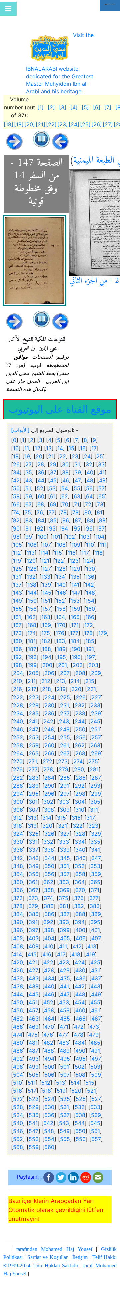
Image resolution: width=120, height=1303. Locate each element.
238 (80, 710)
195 (61, 653)
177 (74, 629)
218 (46, 685)
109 (75, 541)
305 (95, 798)
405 (65, 934)
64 (89, 493)
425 (95, 959)
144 (32, 589)
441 (64, 983)
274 (78, 758)
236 (49, 710)
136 (89, 573)
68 (40, 501)
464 (49, 1015)
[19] (19, 120)
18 (16, 453)
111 (103, 541)
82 (16, 517)
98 (16, 533)
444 (18, 991)
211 (32, 677)
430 (80, 967)
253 (34, 734)
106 (32, 541)
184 (75, 637)
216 (17, 685)
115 (58, 549)
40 (90, 469)
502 (80, 1063)
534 (18, 1111)
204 (18, 669)
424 (80, 959)
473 (94, 1023)
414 (17, 951)
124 (88, 557)
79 (75, 509)
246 (18, 726)
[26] (96, 120)
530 (49, 1103)
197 (90, 653)
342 (18, 854)
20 (39, 453)
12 (37, 444)
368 (49, 886)
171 (75, 621)
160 (90, 605)
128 (61, 565)
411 (63, 943)
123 (74, 557)
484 (80, 1039)
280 (79, 766)
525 (65, 1095)
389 (96, 910)
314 (46, 814)
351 (64, 862)
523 (34, 1095)
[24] (74, 120)
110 (90, 541)
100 (42, 533)
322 (78, 822)
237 (65, 710)
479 (94, 1031)
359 (96, 870)
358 (80, 870)
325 (34, 830)
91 (28, 525)
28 (40, 461)
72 (88, 501)
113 (31, 549)
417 (61, 951)
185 (89, 637)
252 (18, 734)
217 (32, 685)
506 (49, 1071)
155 (17, 605)
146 (61, 589)
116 (72, 549)
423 (64, 959)
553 (34, 1135)
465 (65, 1015)
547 (33, 1127)
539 (96, 1111)
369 (65, 886)
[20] (29, 120)
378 (18, 902)
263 (95, 742)
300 (18, 798)
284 (49, 774)
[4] (74, 104)
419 (90, 951)
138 (31, 581)
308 (49, 806)
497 (96, 1055)
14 (60, 444)
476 (48, 1031)
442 (80, 983)
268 (80, 750)
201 (62, 661)
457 (33, 1007)
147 (76, 589)
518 (46, 1087)
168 (31, 621)
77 (52, 509)
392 (48, 918)
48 (90, 477)
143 (17, 589)
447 (65, 991)
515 (89, 1079)
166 (89, 613)
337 (33, 846)
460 (80, 1007)
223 (34, 693)
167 (17, 621)
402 (18, 934)
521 (91, 1087)
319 (32, 822)
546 (18, 1127)
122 (59, 557)
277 (33, 766)
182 (45, 637)
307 (33, 806)
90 (16, 525)
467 (96, 1015)
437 (96, 975)
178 (88, 629)
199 (32, 661)
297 (65, 790)
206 (49, 669)
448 (80, 991)
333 (64, 838)
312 (17, 814)
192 (17, 653)
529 (34, 1103)
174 (31, 629)
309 (65, 806)
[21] (40, 120)
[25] (85, 120)
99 (28, 533)
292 (80, 782)
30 (65, 461)
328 (80, 830)
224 (49, 693)
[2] (51, 104)
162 (31, 613)
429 (65, 967)
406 (81, 934)
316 (76, 814)
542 (48, 1119)
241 (33, 718)
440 (49, 983)
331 (33, 838)
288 (18, 782)
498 (18, 1063)
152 (60, 597)
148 (90, 589)
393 (64, 918)
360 (18, 878)
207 (65, 669)
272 (47, 758)
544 (80, 1119)
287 (96, 774)
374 (48, 894)
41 (102, 469)
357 (65, 870)
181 (32, 637)
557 (96, 1135)
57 (101, 485)
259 (34, 742)
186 (17, 645)
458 (49, 1007)
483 (64, 1039)
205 (34, 669)
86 (65, 517)
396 (18, 926)
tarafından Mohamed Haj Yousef (54, 1246)
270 (18, 758)
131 (17, 573)
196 (76, 653)
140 (61, 581)
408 (18, 943)
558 (18, 1143)
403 (34, 934)
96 (89, 525)
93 (52, 525)
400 (80, 926)
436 (81, 975)
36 (41, 469)
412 (77, 943)
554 (49, 1135)
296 (49, 790)
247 (33, 726)
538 (80, 1111)
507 (65, 1071)
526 (81, 1095)
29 (53, 461)
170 (61, 621)
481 (33, 1039)
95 (77, 525)
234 (18, 710)
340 (80, 846)
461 (95, 1007)
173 (17, 629)
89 (102, 517)
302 (48, 798)
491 (95, 1047)
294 (18, 790)
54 (64, 485)
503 (95, 1063)
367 (33, 886)
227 (96, 693)
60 (41, 493)
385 (34, 910)
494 (49, 1055)
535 (34, 1111)
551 (95, 1127)
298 (80, 790)
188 (46, 645)
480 (18, 1039)
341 (95, 846)
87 (78, 517)
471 (64, 1023)
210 (17, 677)
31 (77, 461)
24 (87, 453)
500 (49, 1063)
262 (80, 742)
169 (46, 621)
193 (32, 653)
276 (18, 766)
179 (102, 629)
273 (63, 758)
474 (17, 1031)
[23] (62, 120)
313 (32, 814)
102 (70, 533)
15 (71, 444)
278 (48, 766)
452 (48, 999)
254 (49, 734)
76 (40, 509)
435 (65, 975)
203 (93, 661)
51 (28, 485)
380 (49, 902)
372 (18, 894)
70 (65, 501)
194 (46, 653)
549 (65, 1127)
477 (63, 1031)
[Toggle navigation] (8, 9)
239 (96, 710)
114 (44, 549)
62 (64, 493)
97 (101, 525)
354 (18, 870)
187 (32, 645)
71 (76, 501)
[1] (40, 104)
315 (61, 814)
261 (64, 742)
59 (28, 493)
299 (96, 790)
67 (28, 501)
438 (18, 983)
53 (52, 485)
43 (28, 477)
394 (80, 918)
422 (48, 959)
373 (33, 894)
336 (18, 846)
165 (75, 613)
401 (95, 926)
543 (64, 1119)
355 (34, 870)
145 (46, 589)
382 (79, 902)
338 (49, 846)
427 (33, 967)
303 (64, 798)
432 (18, 975)
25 (99, 453)
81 (99, 509)
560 (49, 1143)
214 (75, 677)
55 (77, 485)
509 (96, 1071)
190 (75, 645)
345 (65, 854)
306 (18, 806)
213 (60, 677)
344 (49, 854)
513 (60, 1079)
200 (47, 661)
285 (65, 774)
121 (45, 557)
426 (18, 967)
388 (80, 910)
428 (49, 967)
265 (34, 750)
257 (96, 734)
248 (49, 726)
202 (78, 661)
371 (95, 886)
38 (65, 469)
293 (95, 782)
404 (49, 934)
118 (99, 549)
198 (17, 661)
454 (80, 999)
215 (89, 677)
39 (77, 469)
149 (17, 597)
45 (53, 477)
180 (17, 637)
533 (95, 1103)
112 (17, 549)
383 (95, 902)
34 (16, 469)
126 (32, 565)
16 (83, 444)
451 (33, 999)
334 (80, 838)
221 (91, 685)
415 (32, 951)
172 (88, 621)
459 (65, 1007)
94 (64, 525)
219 (61, 685)
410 (48, 943)
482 (48, 1039)
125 (17, 565)
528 (18, 1103)
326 (49, 830)
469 (34, 1023)
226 (81, 693)
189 (61, 645)
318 (17, 822)
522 (18, 1095)
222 (18, 693)
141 (75, 581)
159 (75, 605)
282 (18, 774)
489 (65, 1047)
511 (32, 1079)
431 (95, 967)
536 (49, 1111)
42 (16, 477)
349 (34, 862)
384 (18, 910)
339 (65, 846)
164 (60, 613)
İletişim (80, 1254)
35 (28, 469)
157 (46, 605)
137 (17, 581)
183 (60, 637)
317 (90, 814)
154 (89, 597)
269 (96, 750)
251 (95, 726)
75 (28, 509)
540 (18, 1119)
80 (87, 509)
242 (48, 718)
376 (79, 894)
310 (79, 806)
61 (53, 493)
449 (96, 991)
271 (32, 758)
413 (91, 943)
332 (48, 838)
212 (45, 677)
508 (80, 1071)
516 (17, 1087)
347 (96, 854)
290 (49, 782)
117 (85, 549)
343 (34, 854)
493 (34, 1055)
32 (89, 461)
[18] (8, 120)
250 (80, 726)
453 (64, 999)
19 (27, 453)
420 (18, 959)
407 (96, 934)
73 (100, 501)
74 (16, 509)
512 (45, 1079)
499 (34, 1063)
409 (34, 943)
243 (64, 718)
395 (95, 918)
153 (75, 597)
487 (33, 1047)
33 (101, 461)
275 (93, 758)
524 (49, 1095)
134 (60, 573)
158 (61, 605)
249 (65, 726)
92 (40, 525)
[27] (108, 120)
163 (45, 613)
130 (90, 565)
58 (16, 493)
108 (61, 541)
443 (95, 983)
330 (18, 838)
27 (28, 461)
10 (16, 444)
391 (33, 918)
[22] (51, 120)
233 (95, 702)
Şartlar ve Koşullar (47, 1254)
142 (89, 581)
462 (18, 1015)
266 (49, 750)
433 (34, 975)
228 (18, 702)
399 (65, 926)
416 (46, 951)
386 (49, 910)
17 (94, 444)
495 (65, 1055)
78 (63, 509)
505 (34, 1071)
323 (93, 822)
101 (56, 533)
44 (41, 477)
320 (47, 822)
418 (75, 951)
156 (32, 605)
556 (81, 1135)
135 (75, 573)
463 (34, 1015)
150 (32, 597)
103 (85, 533)
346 (81, 854)
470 (49, 1023)
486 (18, 1047)
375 (63, 894)
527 (96, 1095)
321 (62, 822)
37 (53, 469)
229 (34, 702)
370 (80, 886)
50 (16, 485)
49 (102, 477)
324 (18, 830)
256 (81, 734)
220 (76, 685)
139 (46, 581)
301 (33, 798)
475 (33, 1031)
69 (53, 501)
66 (16, 501)
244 (80, 718)
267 (65, 750)
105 (17, 541)
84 (41, 517)
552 (18, 1135)
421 (33, 959)
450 (18, 999)
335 (95, 838)
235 (34, 710)
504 (18, 1071)
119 (17, 557)
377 (94, 894)
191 (90, 645)
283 (34, 774)
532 (80, 1103)
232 (80, 702)
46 (65, 477)
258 (18, 742)
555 (65, 1135)
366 (18, 886)
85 (53, 517)
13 (49, 444)
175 (45, 629)
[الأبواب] (20, 426)
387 (65, 910)
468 (18, 1023)
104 (99, 533)
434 (49, 975)
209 (96, 669)
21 (51, 453)
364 (80, 878)
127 (46, 565)
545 (95, 1119)
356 (49, 870)
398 (49, 926)
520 (76, 1087)
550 (80, 1127)
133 (45, 573)
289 (34, 782)
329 (96, 830)
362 (48, 878)
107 (46, 541)
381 (63, 902)
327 (65, 830)
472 (79, 1023)
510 (17, 1079)
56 (89, 485)
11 (26, 444)
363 (64, 878)
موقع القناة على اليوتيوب (60, 405)
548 (49, 1127)
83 (28, 517)
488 (49, 1047)
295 (34, 790)
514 (75, 1079)
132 (31, 573)
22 (62, 453)
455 (95, 999)
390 (18, 918)
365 (95, 878)
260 (49, 742)
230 (49, 702)
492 (18, 1055)
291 (64, 782)
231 (64, 702)
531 (64, 1103)
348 (18, 862)
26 (16, 461)
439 (34, 983)
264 (18, 750)
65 (101, 493)
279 (63, 766)
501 (64, 1063)
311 (94, 806)
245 (95, 718)
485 (95, 1039)
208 (80, 669)
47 (78, 477)
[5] (85, 104)
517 (32, 1087)
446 (49, 991)
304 (80, 798)
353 (95, 862)
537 (65, 1111)
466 (81, 1015)
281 (94, 766)
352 (80, 862)
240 (18, 718)
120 (31, 557)
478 (78, 1031)
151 (46, 597)
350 (49, 862)
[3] (62, 104)
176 (60, 629)
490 (80, 1047)
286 (81, 774)
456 (18, 1007)
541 (33, 1119)
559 (34, 1143)
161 (17, 613)
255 (65, 734)
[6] (96, 104)
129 (75, 565)
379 (33, 902)
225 (65, 693)
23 (75, 453)
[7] (107, 104)
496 (81, 1055)
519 (61, 1087)
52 (40, 485)
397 (33, 926)
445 (34, 991)
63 (77, 493)
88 (90, 517)
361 (33, 878)
